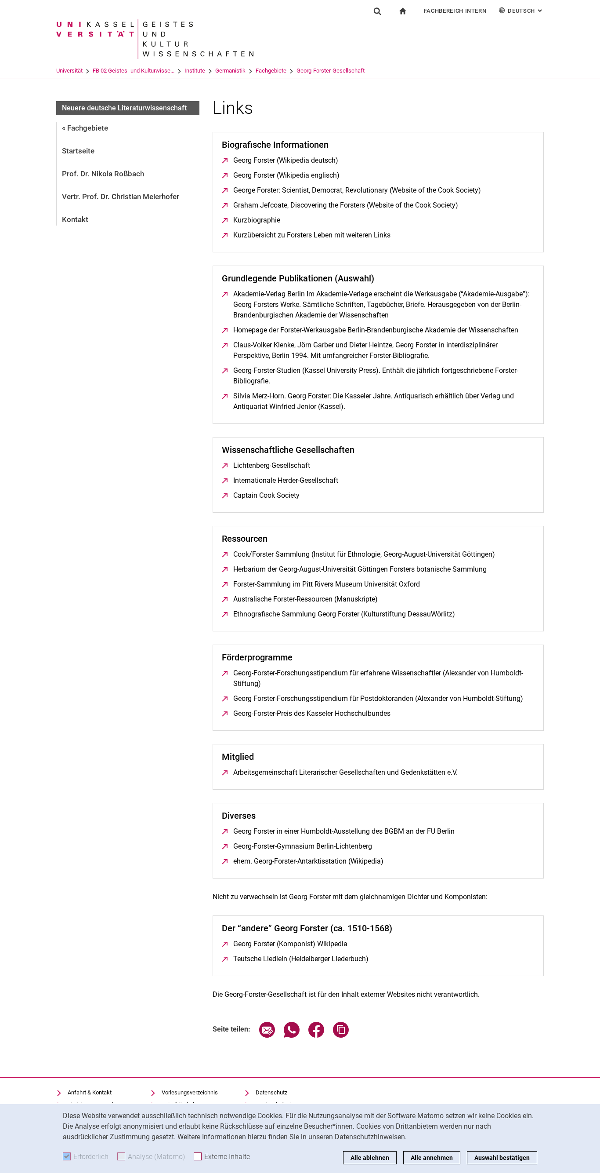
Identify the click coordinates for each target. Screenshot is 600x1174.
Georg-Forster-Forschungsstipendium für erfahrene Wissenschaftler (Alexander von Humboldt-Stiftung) (378, 678)
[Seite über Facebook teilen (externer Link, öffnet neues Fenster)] (316, 1035)
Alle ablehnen (370, 1157)
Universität (69, 70)
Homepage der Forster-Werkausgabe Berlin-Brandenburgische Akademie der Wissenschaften (375, 330)
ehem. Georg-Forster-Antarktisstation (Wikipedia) (308, 861)
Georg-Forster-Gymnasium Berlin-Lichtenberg (302, 846)
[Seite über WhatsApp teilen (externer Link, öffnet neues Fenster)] (292, 1035)
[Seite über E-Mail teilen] (267, 1035)
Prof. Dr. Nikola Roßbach (103, 173)
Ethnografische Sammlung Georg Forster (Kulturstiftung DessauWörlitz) (344, 614)
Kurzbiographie (256, 220)
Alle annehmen (432, 1157)
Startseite (78, 150)
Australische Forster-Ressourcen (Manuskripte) (305, 599)
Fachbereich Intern (455, 10)
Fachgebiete (271, 70)
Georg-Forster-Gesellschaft (330, 70)
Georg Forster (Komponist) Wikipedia (290, 944)
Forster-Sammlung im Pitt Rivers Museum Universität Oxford (326, 584)
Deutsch (526, 10)
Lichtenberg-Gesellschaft (271, 465)
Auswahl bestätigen (502, 1157)
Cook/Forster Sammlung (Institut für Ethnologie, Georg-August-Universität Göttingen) (364, 554)
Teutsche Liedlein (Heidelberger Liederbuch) (301, 959)
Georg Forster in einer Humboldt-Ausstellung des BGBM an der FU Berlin (344, 831)
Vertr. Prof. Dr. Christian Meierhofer (120, 196)
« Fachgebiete (85, 128)
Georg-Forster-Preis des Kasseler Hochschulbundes (311, 713)
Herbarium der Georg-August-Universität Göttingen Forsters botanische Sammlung (360, 569)
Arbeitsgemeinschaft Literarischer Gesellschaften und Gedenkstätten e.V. (345, 772)
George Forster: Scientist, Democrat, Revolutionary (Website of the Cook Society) (357, 190)
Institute (194, 70)
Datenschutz (271, 1092)
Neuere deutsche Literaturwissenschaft (124, 108)
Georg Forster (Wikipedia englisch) (286, 175)
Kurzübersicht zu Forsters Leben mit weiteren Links (311, 235)
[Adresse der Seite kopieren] (341, 1035)
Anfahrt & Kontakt (90, 1092)
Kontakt (75, 219)
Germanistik (230, 70)
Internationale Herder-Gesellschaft (285, 480)
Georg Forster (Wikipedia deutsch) (285, 160)
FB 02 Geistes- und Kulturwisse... (133, 70)
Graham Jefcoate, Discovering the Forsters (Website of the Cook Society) (345, 205)
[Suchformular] (377, 11)
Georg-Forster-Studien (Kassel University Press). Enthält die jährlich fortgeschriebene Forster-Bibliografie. (375, 375)
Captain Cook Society (266, 495)
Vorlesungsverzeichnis (190, 1092)
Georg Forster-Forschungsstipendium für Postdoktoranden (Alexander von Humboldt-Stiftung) (378, 698)
